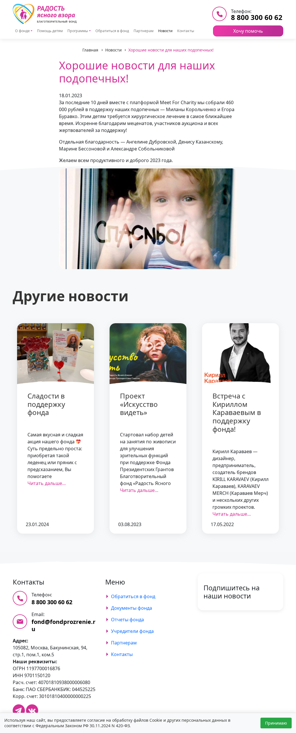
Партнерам (143, 30)
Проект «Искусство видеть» (139, 404)
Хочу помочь (248, 31)
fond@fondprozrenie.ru (63, 625)
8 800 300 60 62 (256, 17)
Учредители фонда (132, 631)
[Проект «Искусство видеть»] (148, 354)
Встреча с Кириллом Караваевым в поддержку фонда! (236, 412)
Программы (77, 30)
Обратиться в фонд (112, 30)
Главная (90, 50)
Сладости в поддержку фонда (46, 404)
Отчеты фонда (127, 619)
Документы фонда (131, 608)
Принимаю (276, 723)
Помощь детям (50, 30)
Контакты (185, 30)
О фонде (22, 30)
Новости (165, 30)
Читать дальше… (46, 483)
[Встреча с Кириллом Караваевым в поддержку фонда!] (240, 354)
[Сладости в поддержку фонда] (55, 354)
